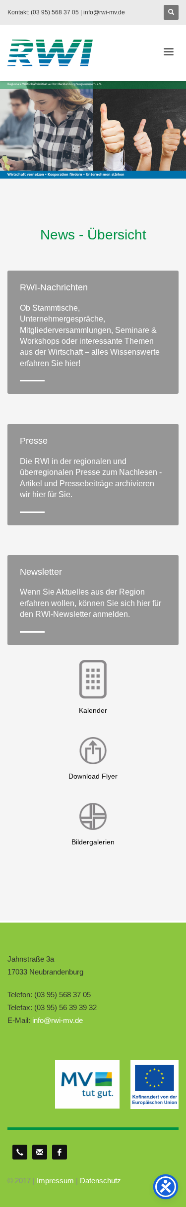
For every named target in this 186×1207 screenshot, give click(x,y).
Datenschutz (100, 1180)
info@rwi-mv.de (57, 1020)
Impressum (55, 1180)
